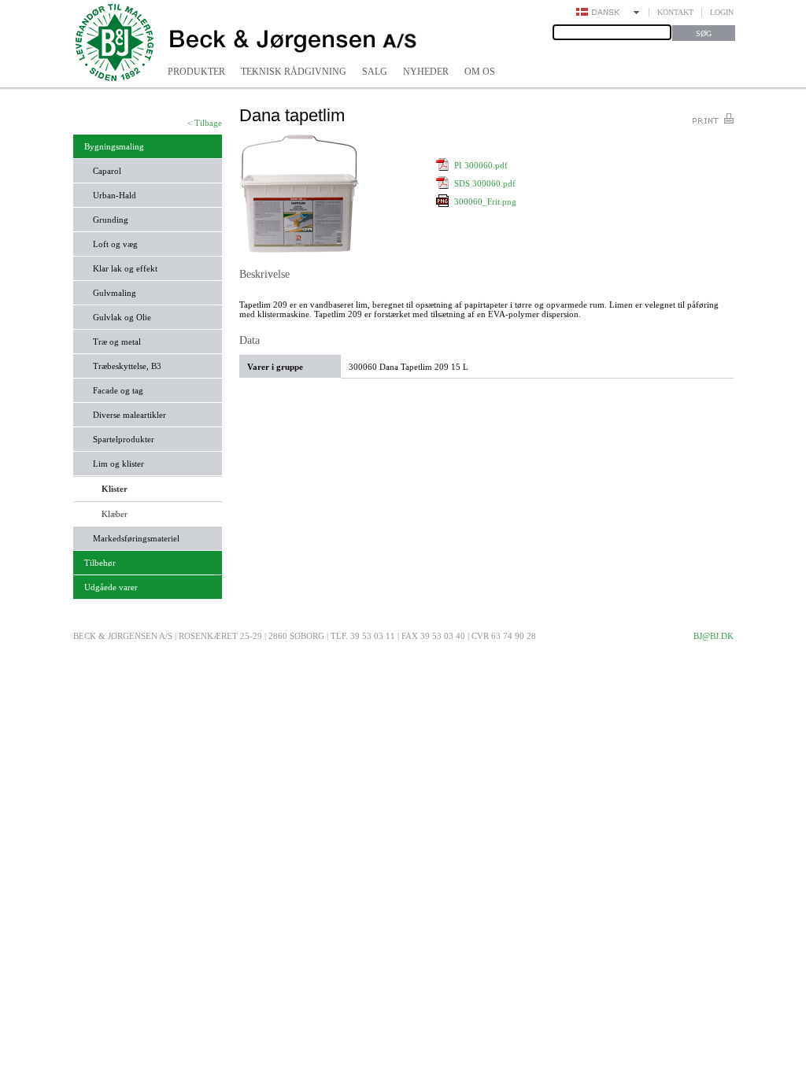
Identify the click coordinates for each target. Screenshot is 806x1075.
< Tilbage (204, 122)
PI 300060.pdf (481, 165)
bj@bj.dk (713, 636)
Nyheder (426, 71)
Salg (374, 71)
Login (722, 12)
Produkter (196, 71)
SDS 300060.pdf (485, 183)
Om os (479, 71)
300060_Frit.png (485, 201)
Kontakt (675, 12)
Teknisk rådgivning (293, 71)
